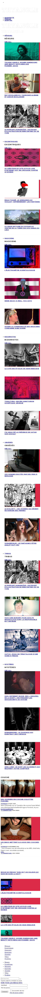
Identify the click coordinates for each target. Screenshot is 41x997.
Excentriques (11, 141)
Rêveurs (8, 35)
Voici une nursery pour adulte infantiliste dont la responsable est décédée (21, 619)
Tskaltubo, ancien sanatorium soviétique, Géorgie (19, 402)
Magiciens (9, 238)
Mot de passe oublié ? (17, 992)
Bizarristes (10, 337)
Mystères (9, 664)
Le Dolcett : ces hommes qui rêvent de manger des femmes (22, 509)
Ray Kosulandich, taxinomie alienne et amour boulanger (21, 96)
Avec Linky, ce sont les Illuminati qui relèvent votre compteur (22, 768)
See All (8, 42)
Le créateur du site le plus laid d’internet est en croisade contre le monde (21, 170)
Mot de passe (5, 988)
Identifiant (4, 985)
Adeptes (8, 20)
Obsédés (9, 442)
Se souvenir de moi (18, 990)
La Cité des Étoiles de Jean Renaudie (22, 369)
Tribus (8, 553)
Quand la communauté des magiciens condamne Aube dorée (22, 327)
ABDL (2, 852)
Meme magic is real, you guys (18, 301)
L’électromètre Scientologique (20, 270)
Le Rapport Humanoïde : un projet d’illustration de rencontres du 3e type (22, 131)
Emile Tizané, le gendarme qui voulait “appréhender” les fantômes (22, 201)
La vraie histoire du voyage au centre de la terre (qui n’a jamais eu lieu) (22, 228)
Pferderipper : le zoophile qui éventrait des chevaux (19, 733)
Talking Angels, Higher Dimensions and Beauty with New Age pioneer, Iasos (21, 64)
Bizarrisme (4, 809)
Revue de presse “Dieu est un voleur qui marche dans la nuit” (20, 873)
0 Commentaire (6, 810)
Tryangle (4, 803)
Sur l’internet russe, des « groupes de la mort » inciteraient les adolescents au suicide (21, 697)
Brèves (10, 809)
